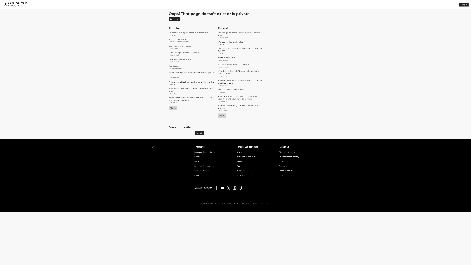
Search (199, 133)
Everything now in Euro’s (180, 46)
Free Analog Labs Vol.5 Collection (184, 52)
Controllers (199, 157)
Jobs (281, 161)
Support (240, 161)
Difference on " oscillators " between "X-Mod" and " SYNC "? (241, 49)
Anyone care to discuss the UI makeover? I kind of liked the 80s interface (191, 99)
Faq (238, 166)
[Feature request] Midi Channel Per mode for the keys (191, 89)
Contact (282, 175)
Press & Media (285, 171)
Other (196, 175)
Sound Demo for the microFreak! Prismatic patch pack (191, 73)
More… (173, 108)
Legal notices (246, 203)
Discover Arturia (287, 152)
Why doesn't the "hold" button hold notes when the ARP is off (239, 72)
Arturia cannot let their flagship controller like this (191, 82)
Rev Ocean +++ (175, 66)
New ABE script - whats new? (231, 89)
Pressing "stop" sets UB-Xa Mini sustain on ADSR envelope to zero (240, 81)
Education (283, 166)
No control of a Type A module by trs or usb (188, 33)
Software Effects (202, 171)
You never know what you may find (234, 64)
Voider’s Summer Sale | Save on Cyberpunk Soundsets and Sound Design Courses (237, 97)
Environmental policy (289, 157)
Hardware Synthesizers (204, 152)
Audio (196, 161)
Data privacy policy (263, 203)
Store (239, 152)
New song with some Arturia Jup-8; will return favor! (239, 34)
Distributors (243, 171)
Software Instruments (204, 166)
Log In (464, 5)
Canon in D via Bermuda (180, 59)
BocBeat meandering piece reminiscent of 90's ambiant (239, 106)
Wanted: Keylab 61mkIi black (231, 42)
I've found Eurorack (226, 58)
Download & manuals (246, 157)
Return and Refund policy (249, 175)
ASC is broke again (177, 39)
